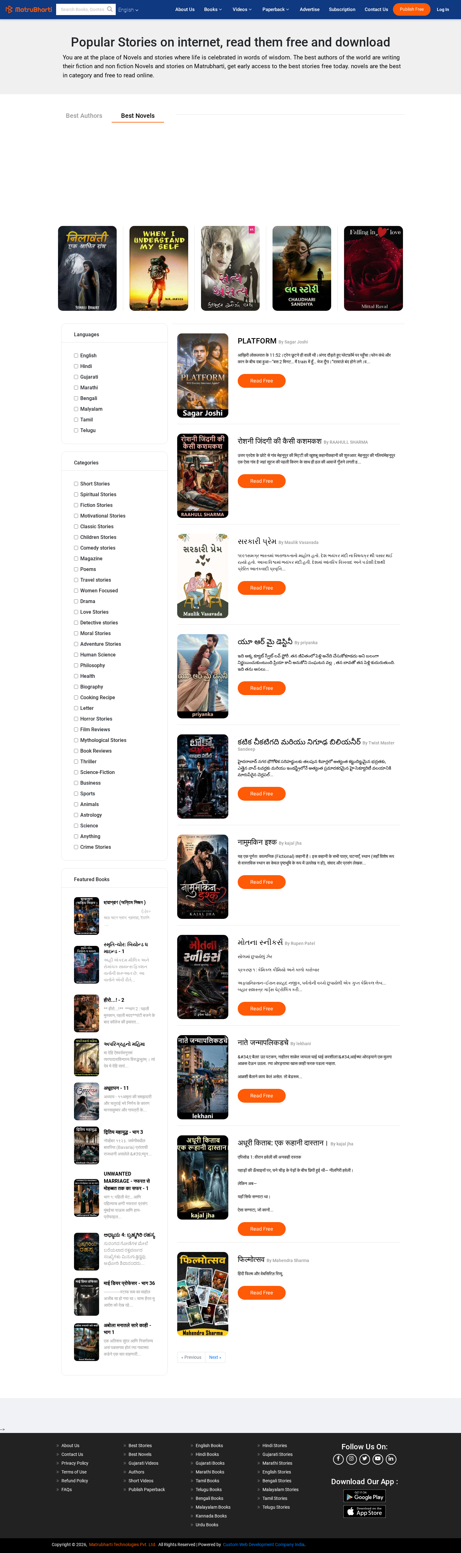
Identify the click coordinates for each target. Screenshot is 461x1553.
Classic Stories (97, 527)
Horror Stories (96, 719)
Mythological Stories (103, 740)
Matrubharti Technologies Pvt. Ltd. (123, 1544)
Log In (443, 9)
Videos (241, 9)
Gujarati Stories (277, 1454)
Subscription (342, 9)
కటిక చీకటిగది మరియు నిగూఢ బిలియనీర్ (300, 742)
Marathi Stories (277, 1463)
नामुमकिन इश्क (258, 842)
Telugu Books (209, 1489)
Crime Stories (95, 847)
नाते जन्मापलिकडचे (264, 1042)
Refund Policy (74, 1480)
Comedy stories (97, 548)
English (88, 356)
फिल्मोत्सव (252, 1259)
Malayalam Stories (280, 1489)
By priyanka (306, 642)
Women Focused (99, 591)
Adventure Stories (100, 644)
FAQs (66, 1489)
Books (211, 9)
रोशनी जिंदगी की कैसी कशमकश (281, 441)
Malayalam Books (213, 1507)
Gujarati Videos (143, 1463)
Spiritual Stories (98, 494)
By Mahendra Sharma (288, 1260)
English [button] (126, 10)
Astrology (91, 815)
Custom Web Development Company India (264, 1544)
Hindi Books (207, 1454)
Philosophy (92, 665)
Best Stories (140, 1445)
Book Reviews (96, 751)
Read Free (261, 381)
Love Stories (94, 612)
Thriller (88, 762)
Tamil (86, 420)
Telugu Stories (276, 1507)
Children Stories (98, 537)
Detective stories (99, 623)
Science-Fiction (97, 772)
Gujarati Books (210, 1463)
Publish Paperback (147, 1489)
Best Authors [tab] (84, 115)
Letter (87, 708)
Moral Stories (95, 633)
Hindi (86, 366)
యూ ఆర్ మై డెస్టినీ (266, 641)
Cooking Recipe (97, 697)
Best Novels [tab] (138, 115)
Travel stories (95, 580)
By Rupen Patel (300, 943)
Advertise (310, 9)
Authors (136, 1471)
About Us (185, 9)
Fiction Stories (96, 505)
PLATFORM (258, 341)
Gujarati (89, 377)
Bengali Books (209, 1498)
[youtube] (378, 1459)
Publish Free (412, 9)
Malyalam (91, 409)
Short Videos (141, 1480)
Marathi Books (210, 1471)
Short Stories (95, 484)
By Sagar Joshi (293, 341)
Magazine (91, 559)
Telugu (88, 430)
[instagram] (351, 1459)
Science (89, 826)
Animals (89, 804)
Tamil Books (207, 1480)
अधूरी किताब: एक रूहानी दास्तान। (284, 1143)
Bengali (88, 398)
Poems (88, 569)
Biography (91, 687)
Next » (215, 1357)
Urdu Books (207, 1524)
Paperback (274, 9)
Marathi (89, 388)
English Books (209, 1445)
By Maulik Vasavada (298, 542)
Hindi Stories (274, 1445)
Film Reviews (95, 730)
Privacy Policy (74, 1463)
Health (87, 676)
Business (90, 783)
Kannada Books (211, 1515)
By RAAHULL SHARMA (346, 442)
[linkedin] (391, 1459)
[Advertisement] (230, 169)
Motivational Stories (102, 516)
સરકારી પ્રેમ (258, 541)
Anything (90, 836)
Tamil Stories (274, 1498)
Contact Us (376, 9)
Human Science (98, 655)
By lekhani (300, 1043)
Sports (87, 794)
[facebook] (338, 1459)
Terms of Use (74, 1471)
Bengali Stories (276, 1480)
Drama (87, 601)
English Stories (276, 1471)
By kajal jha (290, 843)
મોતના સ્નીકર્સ (261, 942)
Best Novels (140, 1454)
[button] (110, 9)
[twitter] (364, 1459)
